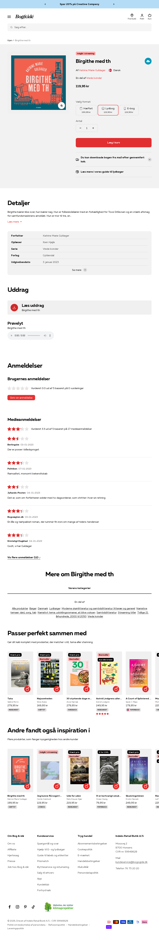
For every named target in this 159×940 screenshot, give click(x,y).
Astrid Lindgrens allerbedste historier (109, 698)
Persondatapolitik (88, 872)
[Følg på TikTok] (33, 907)
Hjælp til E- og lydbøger (51, 849)
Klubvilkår (83, 866)
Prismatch (43, 861)
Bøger (32, 608)
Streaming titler (127, 612)
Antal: (79, 120)
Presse (11, 861)
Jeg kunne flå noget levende (50, 795)
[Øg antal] (93, 128)
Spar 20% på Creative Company (79, 4)
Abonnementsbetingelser (92, 843)
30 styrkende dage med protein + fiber (79, 698)
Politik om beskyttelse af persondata (26, 924)
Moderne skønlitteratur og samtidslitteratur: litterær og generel (98, 608)
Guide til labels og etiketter (52, 855)
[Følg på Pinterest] (25, 907)
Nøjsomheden (44, 698)
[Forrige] (45, 4)
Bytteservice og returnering (53, 866)
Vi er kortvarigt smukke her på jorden (109, 795)
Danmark (43, 608)
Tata (10, 698)
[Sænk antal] (80, 128)
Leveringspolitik (15, 928)
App (39, 878)
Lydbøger (54, 608)
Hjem (9, 40)
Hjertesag (13, 855)
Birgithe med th (16, 795)
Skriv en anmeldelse (21, 397)
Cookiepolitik (85, 849)
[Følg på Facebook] (9, 907)
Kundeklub (43, 884)
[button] (102, 713)
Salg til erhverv (45, 872)
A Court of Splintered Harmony (139, 698)
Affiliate (11, 849)
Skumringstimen (135, 795)
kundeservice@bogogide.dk (132, 861)
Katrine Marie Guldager (92, 70)
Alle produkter (20, 608)
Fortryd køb (44, 890)
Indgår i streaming (85, 53)
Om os (11, 843)
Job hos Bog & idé (18, 866)
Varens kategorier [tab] (79, 588)
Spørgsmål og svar (48, 843)
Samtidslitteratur (107, 612)
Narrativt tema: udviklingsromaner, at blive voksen (66, 612)
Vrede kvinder (94, 77)
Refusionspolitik (56, 924)
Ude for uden (74, 795)
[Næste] (113, 4)
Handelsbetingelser (89, 861)
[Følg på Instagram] (17, 907)
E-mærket (84, 855)
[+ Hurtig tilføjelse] (27, 688)
